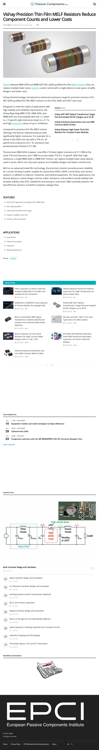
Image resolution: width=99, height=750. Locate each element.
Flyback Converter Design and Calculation (27, 611)
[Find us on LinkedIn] (68, 744)
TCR (41, 116)
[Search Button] (94, 4)
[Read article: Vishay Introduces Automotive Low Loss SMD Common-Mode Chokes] (8, 353)
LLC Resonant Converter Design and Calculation (29, 586)
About (54, 744)
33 (28, 342)
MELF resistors (79, 84)
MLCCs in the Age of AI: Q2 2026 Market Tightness (30, 619)
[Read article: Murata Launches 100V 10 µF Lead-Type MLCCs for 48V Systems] (56, 319)
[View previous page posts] (73, 140)
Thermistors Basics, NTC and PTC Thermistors (29, 643)
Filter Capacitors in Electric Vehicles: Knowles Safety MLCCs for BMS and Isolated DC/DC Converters (30, 291)
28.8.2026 (19, 297)
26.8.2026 (19, 342)
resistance (17, 123)
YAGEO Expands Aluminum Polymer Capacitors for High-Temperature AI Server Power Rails (78, 291)
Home (5, 744)
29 (28, 356)
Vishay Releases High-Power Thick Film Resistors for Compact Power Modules (72, 130)
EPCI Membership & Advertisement (36, 744)
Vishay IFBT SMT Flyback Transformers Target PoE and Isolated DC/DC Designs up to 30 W (75, 115)
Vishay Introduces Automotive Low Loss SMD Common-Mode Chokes (75, 123)
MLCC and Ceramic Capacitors (22, 602)
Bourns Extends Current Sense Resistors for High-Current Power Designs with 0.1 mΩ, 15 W (29, 336)
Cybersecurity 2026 (19, 431)
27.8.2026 (19, 328)
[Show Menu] (4, 4)
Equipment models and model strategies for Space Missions (37, 423)
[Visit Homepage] (49, 3)
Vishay (6, 84)
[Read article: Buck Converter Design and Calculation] (49, 530)
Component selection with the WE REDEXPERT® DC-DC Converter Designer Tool (46, 439)
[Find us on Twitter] (72, 744)
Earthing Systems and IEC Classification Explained (30, 594)
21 (28, 328)
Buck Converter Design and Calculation (19, 567)
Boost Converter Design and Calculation (26, 578)
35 (76, 323)
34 (76, 345)
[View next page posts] (78, 140)
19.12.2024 (7, 25)
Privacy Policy (15, 744)
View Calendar (9, 444)
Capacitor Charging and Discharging (25, 635)
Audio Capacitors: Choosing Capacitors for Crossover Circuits (35, 627)
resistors (35, 88)
